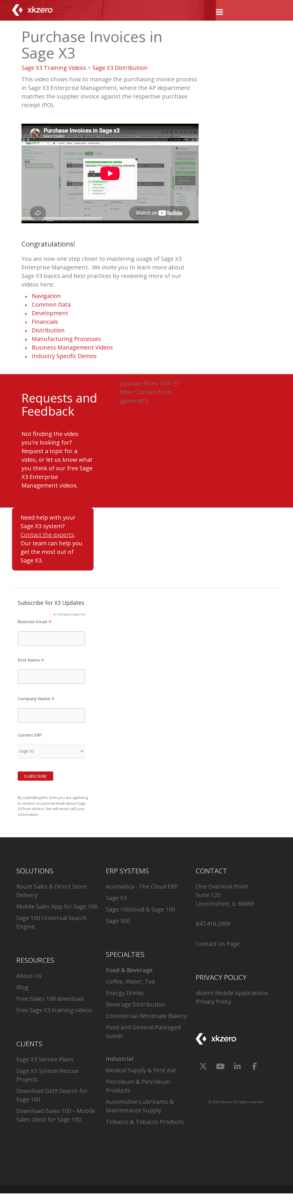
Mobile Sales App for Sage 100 (56, 906)
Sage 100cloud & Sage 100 (140, 909)
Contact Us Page (218, 944)
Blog (22, 987)
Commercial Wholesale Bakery (146, 1016)
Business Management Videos (72, 347)
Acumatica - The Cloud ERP (142, 886)
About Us (29, 976)
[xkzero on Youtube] (220, 1066)
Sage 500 (118, 921)
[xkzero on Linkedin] (237, 1066)
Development (50, 313)
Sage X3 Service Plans (45, 1059)
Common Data (51, 304)
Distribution (48, 330)
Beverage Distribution (135, 1004)
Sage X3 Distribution (120, 68)
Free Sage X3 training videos (54, 1010)
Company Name (36, 698)
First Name (31, 660)
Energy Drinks (125, 993)
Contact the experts (47, 534)
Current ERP (29, 735)
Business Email (35, 621)
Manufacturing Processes (66, 339)
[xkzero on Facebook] (254, 1066)
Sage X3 (116, 898)
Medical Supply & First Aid (140, 1070)
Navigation (46, 296)
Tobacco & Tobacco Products (145, 1122)
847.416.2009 (213, 923)
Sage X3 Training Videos (53, 68)
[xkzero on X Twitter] (203, 1066)
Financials (45, 321)
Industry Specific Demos (64, 356)
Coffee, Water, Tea (130, 981)
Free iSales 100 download (50, 998)
